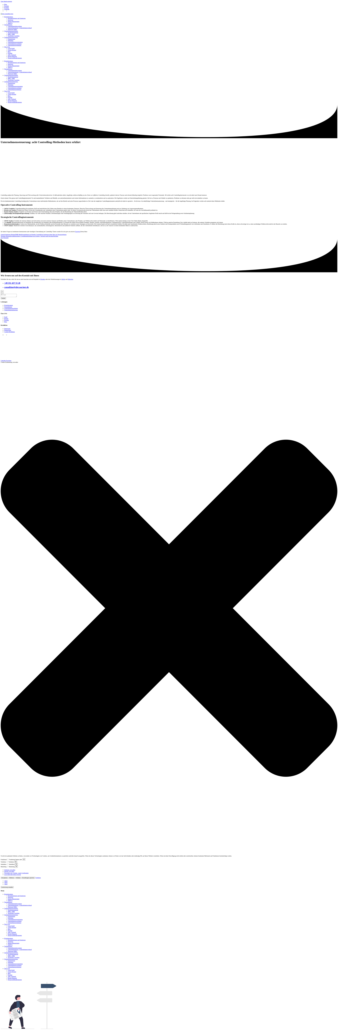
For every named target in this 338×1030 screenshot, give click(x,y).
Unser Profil (11, 48)
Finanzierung (11, 39)
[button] (169, 608)
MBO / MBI (11, 34)
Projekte (10, 53)
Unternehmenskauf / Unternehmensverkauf (20, 28)
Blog (9, 51)
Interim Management (13, 21)
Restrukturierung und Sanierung (17, 18)
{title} (6, 881)
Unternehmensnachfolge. (11, 31)
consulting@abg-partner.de (16, 287)
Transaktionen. (8, 24)
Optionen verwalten (9, 870)
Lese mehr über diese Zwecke (12, 874)
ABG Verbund (12, 55)
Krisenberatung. (8, 17)
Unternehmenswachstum (14, 44)
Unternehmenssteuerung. (11, 37)
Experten (77, 231)
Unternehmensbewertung (15, 26)
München (70, 279)
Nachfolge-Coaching (13, 36)
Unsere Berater (12, 50)
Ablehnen (11, 877)
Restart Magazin (12, 56)
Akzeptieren (4, 877)
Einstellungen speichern (28, 877)
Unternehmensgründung (14, 45)
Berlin (63, 279)
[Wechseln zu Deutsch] (8, 11)
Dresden (42, 279)
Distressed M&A (12, 29)
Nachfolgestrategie (13, 32)
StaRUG (10, 23)
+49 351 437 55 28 (12, 283)
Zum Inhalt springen (6, 1)
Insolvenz (10, 20)
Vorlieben (18, 877)
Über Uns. (7, 47)
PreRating (10, 40)
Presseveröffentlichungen (15, 58)
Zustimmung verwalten (7, 887)
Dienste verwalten (9, 871)
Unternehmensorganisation (15, 42)
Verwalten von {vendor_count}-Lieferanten (16, 873)
